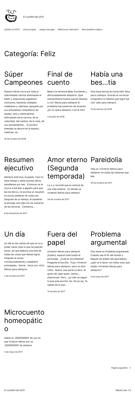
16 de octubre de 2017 (101, 183)
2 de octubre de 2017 (14, 276)
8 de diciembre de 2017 (15, 213)
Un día (14, 234)
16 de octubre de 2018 (15, 139)
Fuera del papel (62, 238)
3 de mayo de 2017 (13, 352)
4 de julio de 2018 (55, 116)
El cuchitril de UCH (33, 16)
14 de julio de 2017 (56, 291)
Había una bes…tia (107, 78)
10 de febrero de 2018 (101, 109)
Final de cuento (60, 78)
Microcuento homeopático (24, 320)
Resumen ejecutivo (19, 164)
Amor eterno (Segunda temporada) (67, 168)
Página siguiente (121, 368)
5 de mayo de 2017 (100, 276)
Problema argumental (109, 238)
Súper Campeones (23, 78)
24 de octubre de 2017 (58, 199)
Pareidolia (106, 160)
